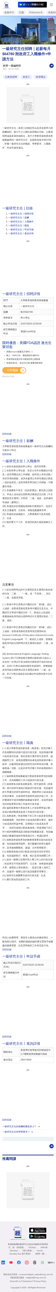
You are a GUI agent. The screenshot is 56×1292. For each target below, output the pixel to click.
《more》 (39, 1250)
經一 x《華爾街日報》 (34, 4)
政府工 (26, 77)
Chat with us (15, 1281)
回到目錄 (6, 434)
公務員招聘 (11, 77)
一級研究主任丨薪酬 (18, 217)
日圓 (21, 12)
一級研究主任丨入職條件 (21, 221)
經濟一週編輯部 (12, 65)
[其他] (51, 65)
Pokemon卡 (36, 12)
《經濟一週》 (40, 1254)
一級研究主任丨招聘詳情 (21, 213)
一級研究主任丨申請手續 (21, 229)
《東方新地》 (27, 1250)
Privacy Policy (40, 1281)
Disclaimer (27, 1281)
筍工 (5, 69)
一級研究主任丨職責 (18, 225)
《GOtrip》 (32, 1247)
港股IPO (9, 12)
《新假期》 (20, 1247)
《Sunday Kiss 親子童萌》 (20, 1254)
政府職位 (41, 77)
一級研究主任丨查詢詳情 (21, 233)
